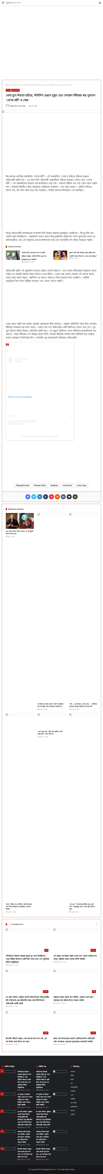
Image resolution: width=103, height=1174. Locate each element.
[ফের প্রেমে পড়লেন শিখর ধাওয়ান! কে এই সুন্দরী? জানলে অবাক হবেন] (20, 521)
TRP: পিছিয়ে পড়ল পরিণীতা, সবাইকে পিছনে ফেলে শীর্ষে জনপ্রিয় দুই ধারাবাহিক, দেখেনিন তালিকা (19, 906)
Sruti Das (68, 485)
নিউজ (72, 1075)
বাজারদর (73, 1091)
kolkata (55, 485)
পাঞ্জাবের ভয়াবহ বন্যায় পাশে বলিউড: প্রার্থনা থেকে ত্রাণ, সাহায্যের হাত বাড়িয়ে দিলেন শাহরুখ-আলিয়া (24, 1137)
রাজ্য (72, 1079)
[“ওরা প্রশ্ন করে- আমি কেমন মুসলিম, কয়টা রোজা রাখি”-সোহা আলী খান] (52, 721)
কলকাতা (73, 1072)
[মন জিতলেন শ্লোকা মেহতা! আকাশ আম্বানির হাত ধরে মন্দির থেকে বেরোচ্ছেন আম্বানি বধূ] (52, 607)
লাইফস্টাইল (74, 1107)
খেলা (72, 1095)
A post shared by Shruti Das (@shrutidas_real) (39, 436)
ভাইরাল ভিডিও (15, 90)
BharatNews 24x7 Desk (17, 106)
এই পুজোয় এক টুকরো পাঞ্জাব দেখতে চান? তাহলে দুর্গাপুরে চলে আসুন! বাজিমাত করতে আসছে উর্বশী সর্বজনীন (25, 1099)
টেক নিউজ (73, 1103)
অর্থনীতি (73, 1099)
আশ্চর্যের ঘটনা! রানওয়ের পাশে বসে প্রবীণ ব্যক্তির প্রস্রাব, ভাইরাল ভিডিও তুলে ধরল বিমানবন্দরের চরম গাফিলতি (34, 256)
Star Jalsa (82, 485)
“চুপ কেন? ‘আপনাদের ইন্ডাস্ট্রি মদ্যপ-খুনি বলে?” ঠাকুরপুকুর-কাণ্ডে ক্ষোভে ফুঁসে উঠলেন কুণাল (82, 906)
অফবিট (73, 1114)
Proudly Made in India (67, 1169)
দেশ (72, 1083)
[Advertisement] (51, 24)
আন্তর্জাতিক (74, 1087)
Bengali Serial (23, 485)
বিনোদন (15, 85)
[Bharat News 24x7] (13, 3)
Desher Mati (40, 485)
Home (9, 85)
